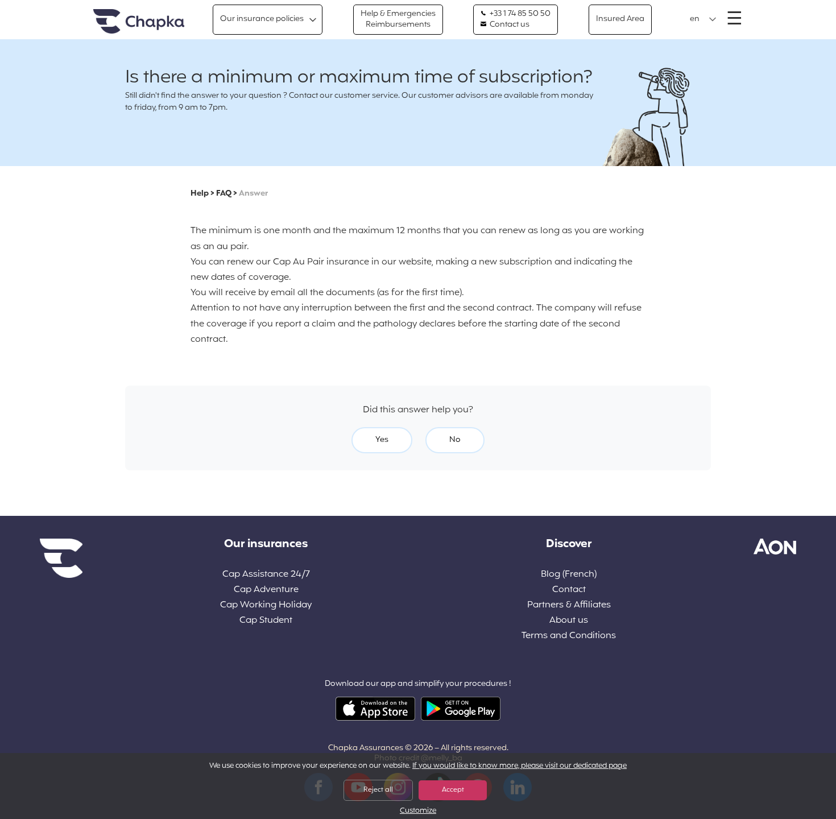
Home (138, 22)
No (455, 440)
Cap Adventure (266, 590)
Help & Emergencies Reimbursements (398, 19)
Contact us (508, 25)
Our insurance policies (262, 19)
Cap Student (265, 621)
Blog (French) (569, 575)
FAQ (223, 194)
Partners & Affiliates (569, 605)
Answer (253, 194)
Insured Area (620, 19)
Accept (453, 790)
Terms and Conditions (569, 636)
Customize (418, 811)
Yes (381, 440)
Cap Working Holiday (266, 605)
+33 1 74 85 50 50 (519, 14)
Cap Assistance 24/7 (266, 575)
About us (568, 621)
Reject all (378, 790)
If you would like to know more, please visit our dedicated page (519, 766)
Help (200, 194)
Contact (569, 590)
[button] (703, 19)
